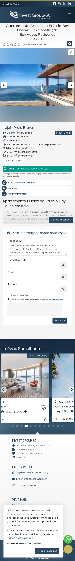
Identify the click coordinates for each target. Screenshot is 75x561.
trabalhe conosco (26, 485)
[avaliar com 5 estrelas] (19, 44)
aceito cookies (48, 551)
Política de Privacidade (20, 538)
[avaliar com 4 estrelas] (15, 44)
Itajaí (7, 128)
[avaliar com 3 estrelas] (11, 44)
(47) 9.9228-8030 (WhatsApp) (32, 472)
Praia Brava (23, 128)
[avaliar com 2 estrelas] (8, 44)
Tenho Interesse (39, 558)
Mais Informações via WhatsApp (27, 168)
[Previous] (9, 376)
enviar (61, 320)
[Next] (66, 376)
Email (11, 272)
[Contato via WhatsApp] (68, 539)
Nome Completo (17, 260)
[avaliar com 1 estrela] (4, 44)
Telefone (13, 284)
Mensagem (14, 241)
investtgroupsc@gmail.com (31, 479)
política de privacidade (52, 300)
